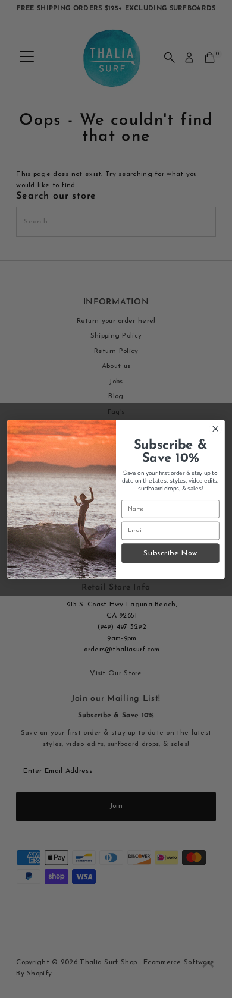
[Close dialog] (215, 428)
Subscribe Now (170, 552)
